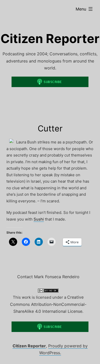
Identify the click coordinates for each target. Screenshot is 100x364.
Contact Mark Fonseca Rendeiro (48, 276)
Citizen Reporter (50, 38)
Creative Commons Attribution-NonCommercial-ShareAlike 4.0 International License (48, 304)
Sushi (39, 219)
